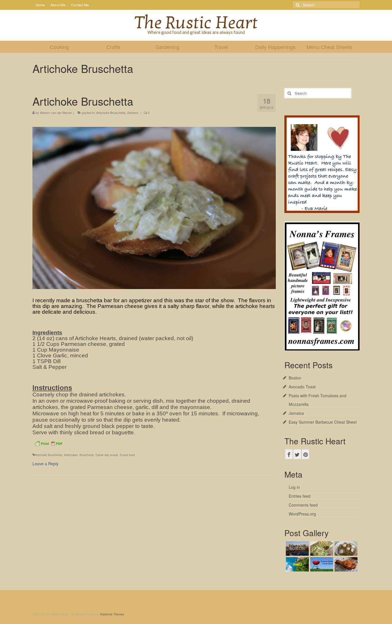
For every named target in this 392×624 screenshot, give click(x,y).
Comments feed (303, 505)
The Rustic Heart (196, 22)
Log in (294, 487)
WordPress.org (302, 514)
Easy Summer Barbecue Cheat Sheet (323, 422)
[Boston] (296, 548)
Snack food (127, 455)
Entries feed (300, 496)
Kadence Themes (112, 614)
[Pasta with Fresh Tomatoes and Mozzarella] (345, 548)
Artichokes (71, 455)
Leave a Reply (45, 463)
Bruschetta (86, 455)
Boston (295, 378)
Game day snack (107, 455)
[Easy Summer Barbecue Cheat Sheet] (321, 564)
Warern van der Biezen (56, 112)
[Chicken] (345, 564)
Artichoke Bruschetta (110, 112)
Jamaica (296, 413)
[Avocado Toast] (321, 548)
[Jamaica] (296, 564)
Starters (132, 112)
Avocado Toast (302, 386)
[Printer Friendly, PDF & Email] (48, 443)
